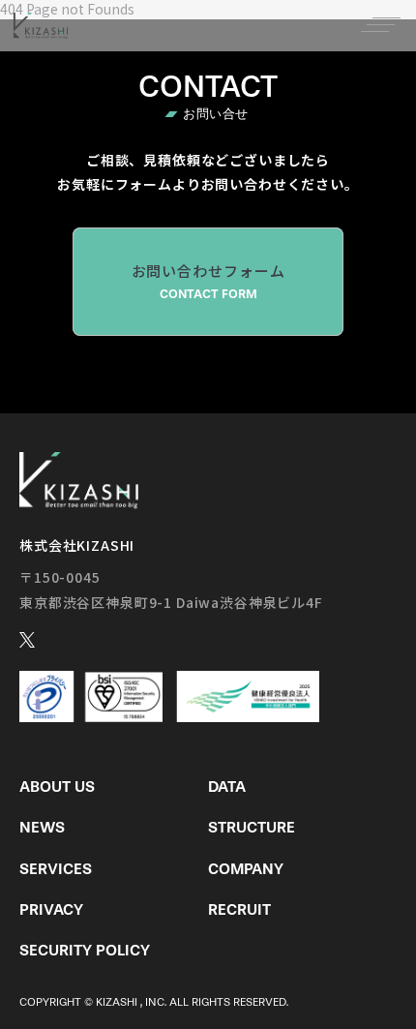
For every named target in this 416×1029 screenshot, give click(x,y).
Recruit (239, 909)
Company (245, 869)
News (42, 827)
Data (227, 786)
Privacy (51, 909)
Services (55, 869)
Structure (251, 827)
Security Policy (84, 950)
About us (57, 786)
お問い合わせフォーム (208, 280)
